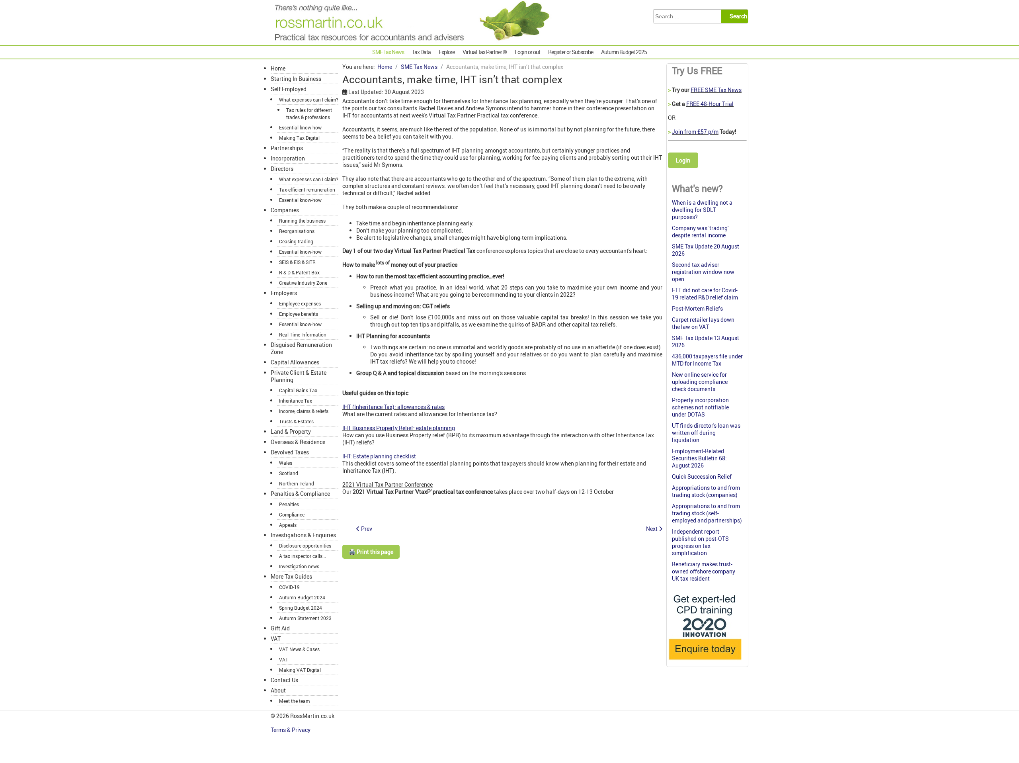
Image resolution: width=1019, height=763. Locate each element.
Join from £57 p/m (695, 131)
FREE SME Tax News (716, 90)
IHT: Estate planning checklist (379, 456)
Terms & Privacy (291, 730)
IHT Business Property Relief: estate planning (398, 428)
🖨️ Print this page (371, 552)
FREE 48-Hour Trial (710, 104)
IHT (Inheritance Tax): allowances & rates (393, 407)
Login (683, 160)
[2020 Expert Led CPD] (705, 661)
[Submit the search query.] (737, 16)
